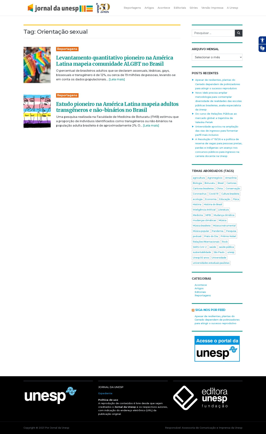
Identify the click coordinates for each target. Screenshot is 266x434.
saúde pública (226, 247)
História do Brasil (213, 204)
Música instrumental (224, 225)
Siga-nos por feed (210, 310)
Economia (210, 199)
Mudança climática (224, 215)
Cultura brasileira (230, 193)
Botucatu (210, 183)
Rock (225, 241)
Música (222, 220)
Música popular (201, 231)
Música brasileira (201, 225)
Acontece (201, 284)
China (219, 188)
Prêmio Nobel (228, 236)
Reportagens (67, 49)
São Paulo (219, 252)
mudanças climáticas (204, 220)
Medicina (198, 215)
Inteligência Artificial (204, 209)
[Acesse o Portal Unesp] (217, 349)
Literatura (223, 209)
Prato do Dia (211, 236)
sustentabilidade (202, 252)
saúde (212, 247)
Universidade (219, 257)
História (197, 204)
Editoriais (200, 291)
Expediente (105, 393)
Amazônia (231, 177)
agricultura (199, 177)
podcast (197, 236)
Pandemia (217, 231)
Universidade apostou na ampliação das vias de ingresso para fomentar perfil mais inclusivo (216, 130)
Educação (224, 199)
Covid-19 (213, 193)
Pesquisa (231, 231)
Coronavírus (199, 193)
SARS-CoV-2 (200, 247)
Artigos (199, 288)
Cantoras (231, 183)
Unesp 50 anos (201, 257)
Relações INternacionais (206, 241)
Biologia (197, 183)
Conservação (233, 188)
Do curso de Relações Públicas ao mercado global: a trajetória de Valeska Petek (216, 118)
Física (236, 199)
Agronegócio (215, 177)
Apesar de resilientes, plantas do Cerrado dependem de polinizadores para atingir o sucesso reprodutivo (217, 84)
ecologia (197, 199)
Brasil (221, 183)
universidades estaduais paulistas (211, 263)
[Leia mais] (117, 79)
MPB (208, 215)
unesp (230, 252)
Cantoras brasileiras (203, 188)
